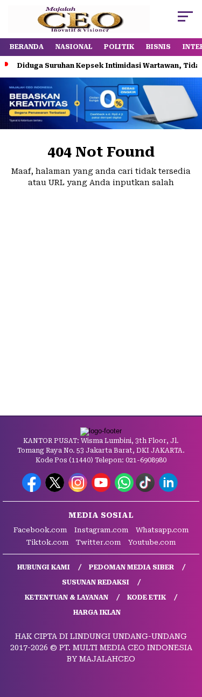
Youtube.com (152, 542)
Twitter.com (98, 542)
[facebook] (32, 489)
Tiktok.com (47, 542)
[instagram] (78, 489)
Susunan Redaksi (95, 582)
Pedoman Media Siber (131, 567)
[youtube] (102, 489)
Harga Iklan (97, 612)
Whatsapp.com (162, 530)
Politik (119, 47)
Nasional (73, 47)
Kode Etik (146, 597)
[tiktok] (146, 489)
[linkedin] (169, 489)
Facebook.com (40, 530)
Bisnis (158, 47)
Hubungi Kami (43, 567)
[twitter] (55, 489)
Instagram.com (101, 530)
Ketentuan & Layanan (66, 597)
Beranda (27, 47)
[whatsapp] (124, 489)
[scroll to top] (187, 634)
